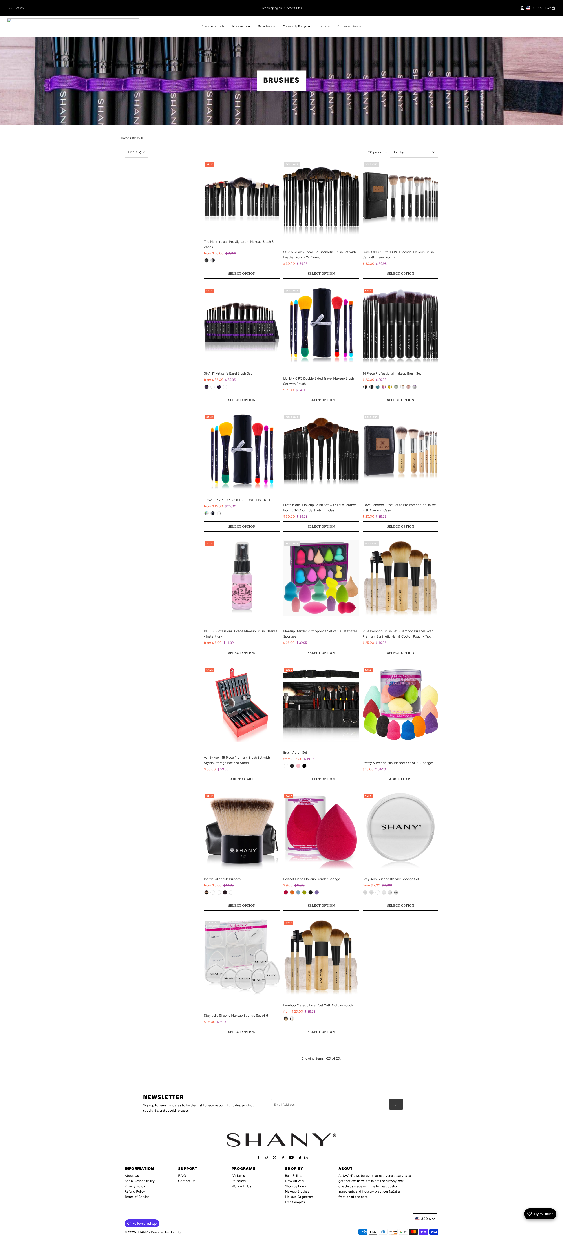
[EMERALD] (396, 387)
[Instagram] (266, 1157)
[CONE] (396, 892)
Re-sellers (239, 1181)
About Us (132, 1176)
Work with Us (241, 1186)
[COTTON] (402, 387)
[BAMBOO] (212, 387)
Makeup (240, 26)
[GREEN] (304, 892)
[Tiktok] (300, 1157)
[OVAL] (371, 892)
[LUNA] (212, 513)
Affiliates (238, 1176)
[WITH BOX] (212, 260)
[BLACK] (219, 387)
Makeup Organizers (299, 1197)
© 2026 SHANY (136, 1232)
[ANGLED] (225, 892)
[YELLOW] (292, 892)
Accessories (348, 26)
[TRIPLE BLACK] (304, 766)
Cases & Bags (295, 26)
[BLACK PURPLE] (206, 387)
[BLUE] (298, 892)
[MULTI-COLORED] (206, 513)
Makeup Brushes (297, 1191)
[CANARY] (390, 387)
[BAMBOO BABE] (286, 1018)
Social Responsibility (140, 1181)
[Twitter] (274, 1157)
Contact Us (186, 1181)
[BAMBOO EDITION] (225, 387)
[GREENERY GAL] (292, 1018)
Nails (323, 26)
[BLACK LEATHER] (286, 766)
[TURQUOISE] (377, 387)
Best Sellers (293, 1176)
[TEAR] (384, 892)
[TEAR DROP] (377, 892)
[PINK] (298, 766)
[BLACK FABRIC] (292, 766)
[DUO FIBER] (212, 892)
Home (125, 138)
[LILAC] (414, 387)
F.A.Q (182, 1176)
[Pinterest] (283, 1157)
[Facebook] (258, 1157)
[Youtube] (291, 1157)
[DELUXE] (231, 892)
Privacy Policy (135, 1186)
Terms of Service (137, 1197)
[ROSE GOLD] (365, 387)
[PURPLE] (316, 892)
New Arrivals (213, 26)
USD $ (536, 8)
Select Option (241, 273)
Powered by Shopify (166, 1232)
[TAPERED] (206, 892)
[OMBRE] (219, 513)
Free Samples (295, 1202)
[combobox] (97, 8)
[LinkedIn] (306, 1158)
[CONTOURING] (219, 892)
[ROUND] (365, 892)
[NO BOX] (206, 260)
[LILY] (384, 387)
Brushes (265, 26)
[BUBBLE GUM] (408, 387)
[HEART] (390, 892)
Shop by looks (295, 1186)
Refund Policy (135, 1191)
